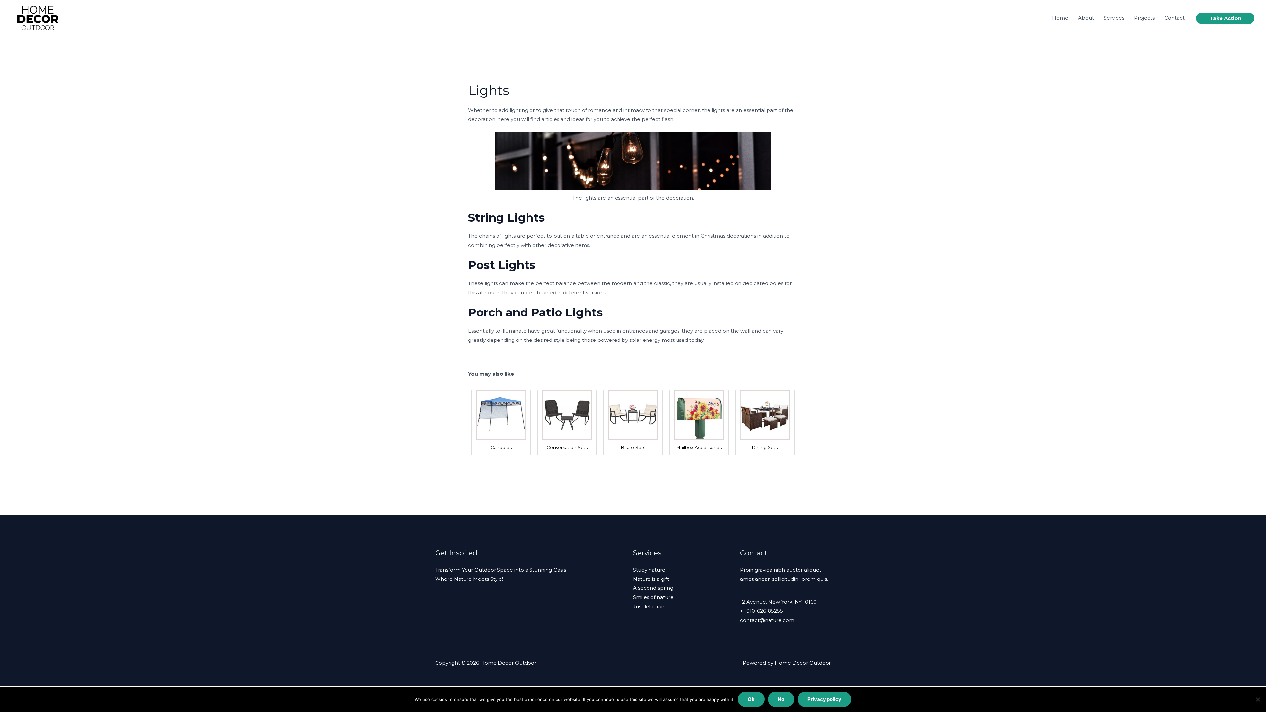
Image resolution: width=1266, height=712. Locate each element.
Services (1114, 18)
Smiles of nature (653, 597)
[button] (1225, 18)
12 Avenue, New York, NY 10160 (778, 602)
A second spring (653, 588)
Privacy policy (824, 699)
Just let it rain (649, 606)
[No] (1257, 699)
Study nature (649, 570)
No (781, 699)
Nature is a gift (651, 579)
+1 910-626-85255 (761, 611)
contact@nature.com (767, 620)
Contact (1174, 18)
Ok (751, 699)
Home (1060, 18)
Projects (1144, 18)
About (1086, 18)
